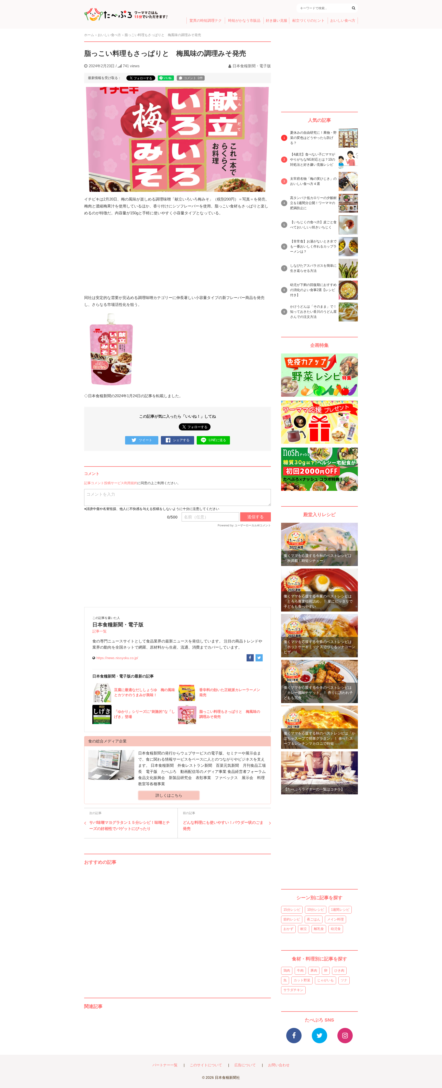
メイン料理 (335, 919)
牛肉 (300, 970)
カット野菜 (302, 980)
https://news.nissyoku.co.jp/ (117, 658)
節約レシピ (291, 919)
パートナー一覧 (165, 1065)
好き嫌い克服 (276, 21)
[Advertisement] (177, 926)
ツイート (145, 440)
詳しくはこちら (169, 795)
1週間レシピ (340, 910)
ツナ (344, 980)
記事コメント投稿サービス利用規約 (110, 483)
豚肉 (314, 970)
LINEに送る (217, 440)
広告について (245, 1065)
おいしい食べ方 (342, 21)
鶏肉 (286, 970)
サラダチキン (293, 990)
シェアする (181, 440)
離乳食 (319, 929)
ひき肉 (339, 970)
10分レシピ (315, 910)
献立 (303, 929)
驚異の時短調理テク (206, 21)
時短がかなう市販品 (244, 21)
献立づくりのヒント (308, 21)
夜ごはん (313, 919)
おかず (288, 929)
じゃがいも (325, 980)
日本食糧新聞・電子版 (252, 66)
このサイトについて (206, 1065)
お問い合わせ (279, 1065)
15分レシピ (291, 910)
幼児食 (336, 929)
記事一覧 (99, 631)
